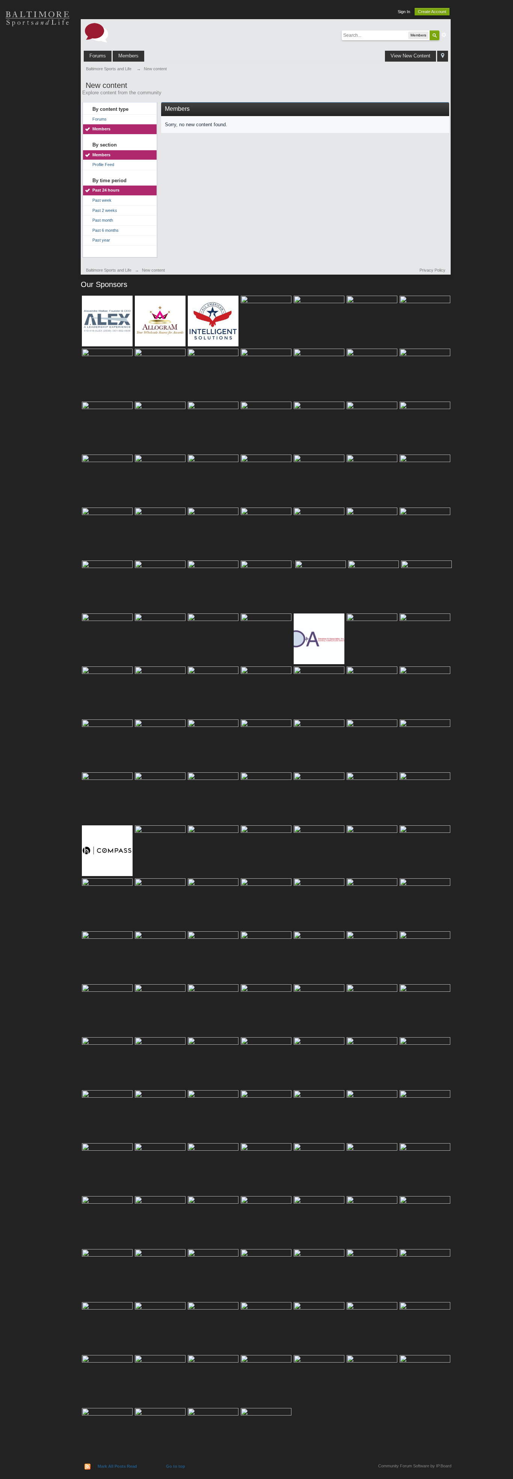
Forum (37, 150)
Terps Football (37, 123)
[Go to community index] (96, 32)
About (37, 176)
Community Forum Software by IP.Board (414, 1466)
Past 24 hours (105, 190)
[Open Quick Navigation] (442, 56)
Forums (97, 56)
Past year (101, 240)
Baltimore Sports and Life (108, 270)
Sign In (404, 11)
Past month (102, 220)
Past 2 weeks (104, 210)
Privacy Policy (432, 270)
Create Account (432, 11)
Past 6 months (105, 230)
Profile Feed (103, 164)
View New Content (410, 56)
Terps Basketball (37, 97)
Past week (102, 200)
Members (128, 56)
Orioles (37, 45)
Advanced (444, 35)
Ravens (37, 71)
